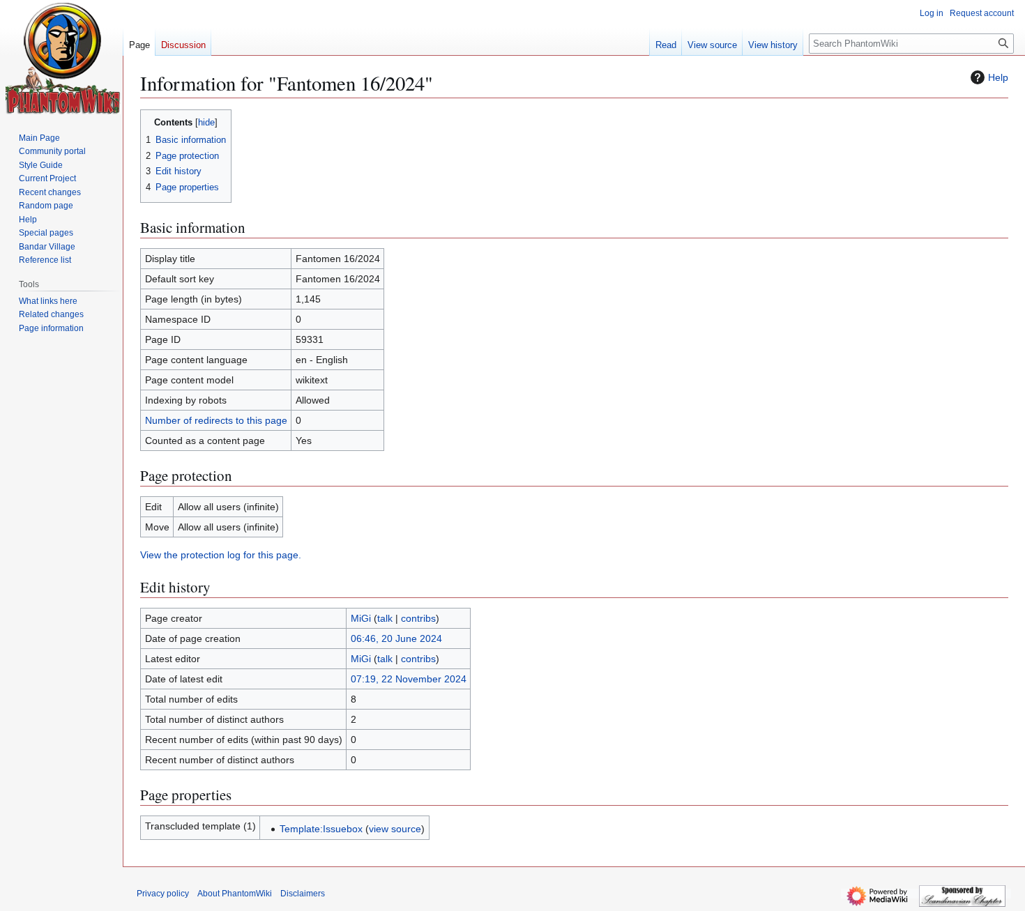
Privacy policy (163, 893)
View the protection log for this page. (220, 554)
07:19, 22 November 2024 (408, 678)
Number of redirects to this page (216, 420)
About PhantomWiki (234, 893)
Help (998, 77)
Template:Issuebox (321, 828)
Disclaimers (302, 893)
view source (395, 828)
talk (385, 618)
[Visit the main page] (63, 58)
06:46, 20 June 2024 (396, 638)
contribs (418, 618)
